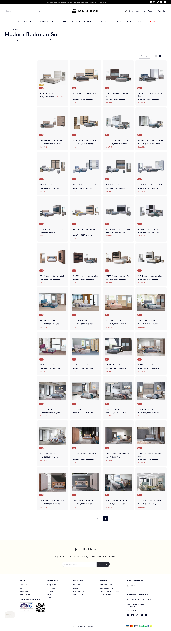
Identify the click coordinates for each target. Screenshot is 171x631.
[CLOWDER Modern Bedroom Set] (85, 443)
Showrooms (24, 591)
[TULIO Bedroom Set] (118, 353)
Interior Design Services (109, 591)
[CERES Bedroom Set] (151, 353)
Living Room (51, 585)
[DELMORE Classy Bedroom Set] (52, 217)
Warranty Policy (79, 594)
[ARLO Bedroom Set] (52, 442)
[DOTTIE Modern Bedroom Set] (85, 128)
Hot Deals (151, 21)
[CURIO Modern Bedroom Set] (118, 442)
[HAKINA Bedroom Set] (52, 80)
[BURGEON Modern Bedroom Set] (151, 443)
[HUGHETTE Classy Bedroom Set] (85, 219)
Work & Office (106, 21)
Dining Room (52, 588)
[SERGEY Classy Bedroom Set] (118, 173)
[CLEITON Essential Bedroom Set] (118, 83)
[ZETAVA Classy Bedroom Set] (151, 173)
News (140, 21)
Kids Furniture (90, 21)
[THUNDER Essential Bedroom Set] (151, 83)
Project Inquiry (105, 594)
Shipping (76, 585)
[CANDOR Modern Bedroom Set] (52, 488)
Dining (64, 21)
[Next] (105, 518)
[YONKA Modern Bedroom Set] (52, 264)
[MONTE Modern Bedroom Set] (118, 264)
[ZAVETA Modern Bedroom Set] (118, 217)
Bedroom (76, 21)
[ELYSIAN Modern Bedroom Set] (85, 488)
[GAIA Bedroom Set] (85, 397)
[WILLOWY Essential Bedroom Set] (85, 83)
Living (54, 21)
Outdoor (129, 21)
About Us (23, 585)
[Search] (39, 11)
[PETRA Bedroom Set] (52, 397)
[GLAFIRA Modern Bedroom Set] (85, 264)
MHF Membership (107, 585)
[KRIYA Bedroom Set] (52, 353)
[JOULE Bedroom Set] (118, 308)
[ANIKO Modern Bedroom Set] (118, 128)
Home (7, 30)
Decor (118, 21)
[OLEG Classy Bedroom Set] (52, 173)
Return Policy (78, 588)
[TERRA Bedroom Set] (118, 397)
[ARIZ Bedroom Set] (52, 308)
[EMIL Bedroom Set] (85, 308)
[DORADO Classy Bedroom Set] (85, 173)
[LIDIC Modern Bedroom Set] (151, 488)
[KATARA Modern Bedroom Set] (151, 128)
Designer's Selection (24, 21)
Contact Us (24, 588)
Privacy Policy (78, 591)
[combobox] (23, 11)
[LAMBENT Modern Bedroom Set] (118, 488)
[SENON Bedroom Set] (85, 353)
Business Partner (106, 588)
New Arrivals (43, 21)
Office (49, 594)
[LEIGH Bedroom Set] (151, 397)
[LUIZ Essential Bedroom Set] (52, 128)
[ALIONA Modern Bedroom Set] (151, 217)
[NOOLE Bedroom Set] (151, 308)
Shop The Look (25, 594)
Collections (15, 30)
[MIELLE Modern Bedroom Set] (151, 264)
